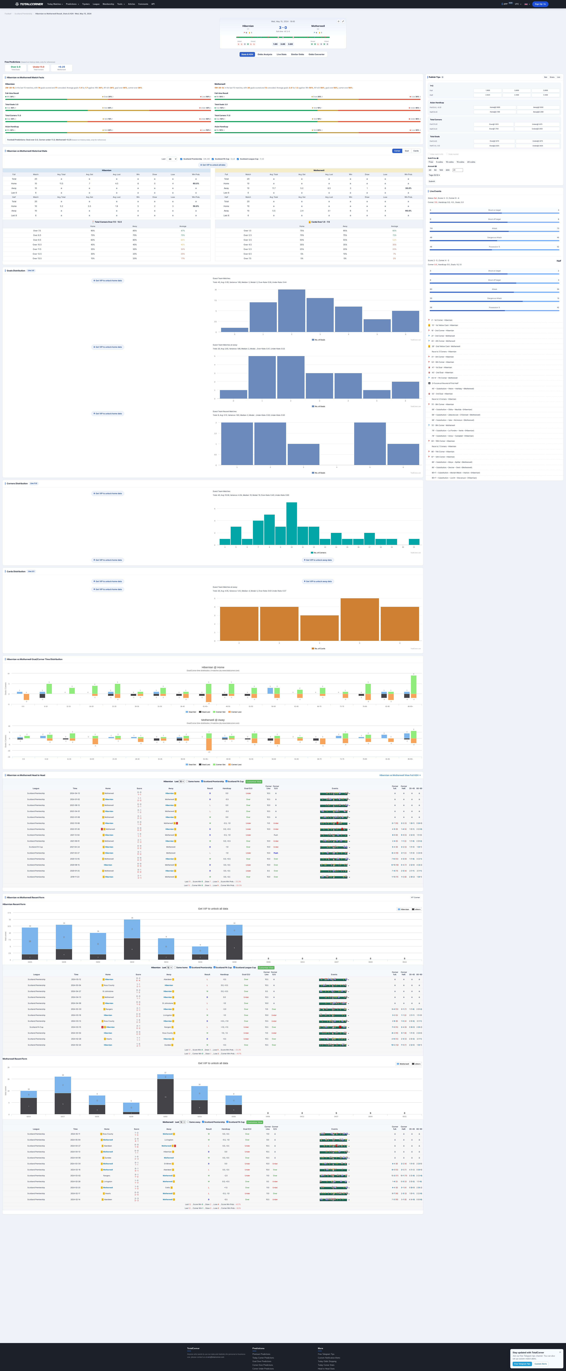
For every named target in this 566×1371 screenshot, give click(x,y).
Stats (552, 77)
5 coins (439, 162)
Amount (431, 166)
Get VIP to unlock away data (319, 560)
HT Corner (415, 897)
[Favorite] (338, 21)
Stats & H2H (247, 54)
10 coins (450, 162)
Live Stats (282, 54)
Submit (432, 181)
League (96, 4)
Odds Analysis (265, 54)
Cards (416, 151)
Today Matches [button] (54, 4)
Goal (407, 151)
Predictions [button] (71, 4)
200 (448, 170)
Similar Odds (297, 54)
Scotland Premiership (193, 159)
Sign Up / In (540, 4)
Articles (131, 4)
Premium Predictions (261, 1354)
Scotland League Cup (249, 159)
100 (441, 170)
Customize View (253, 781)
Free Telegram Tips (326, 1354)
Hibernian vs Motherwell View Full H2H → (400, 775)
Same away (194, 1122)
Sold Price (432, 158)
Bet (545, 77)
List (558, 77)
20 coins (471, 162)
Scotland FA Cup (222, 159)
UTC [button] (517, 4)
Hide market (453, 154)
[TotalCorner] (30, 4)
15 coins (460, 162)
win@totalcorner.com (215, 1357)
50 (435, 170)
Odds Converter (317, 54)
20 (430, 170)
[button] (527, 4)
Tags (434, 175)
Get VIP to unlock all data (214, 165)
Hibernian (248, 25)
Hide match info (436, 154)
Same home (194, 781)
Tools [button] (120, 4)
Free (431, 162)
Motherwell (318, 25)
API (153, 4)
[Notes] (343, 21)
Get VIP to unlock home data (109, 280)
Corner (397, 151)
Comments (143, 4)
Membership (108, 4)
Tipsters (86, 4)
